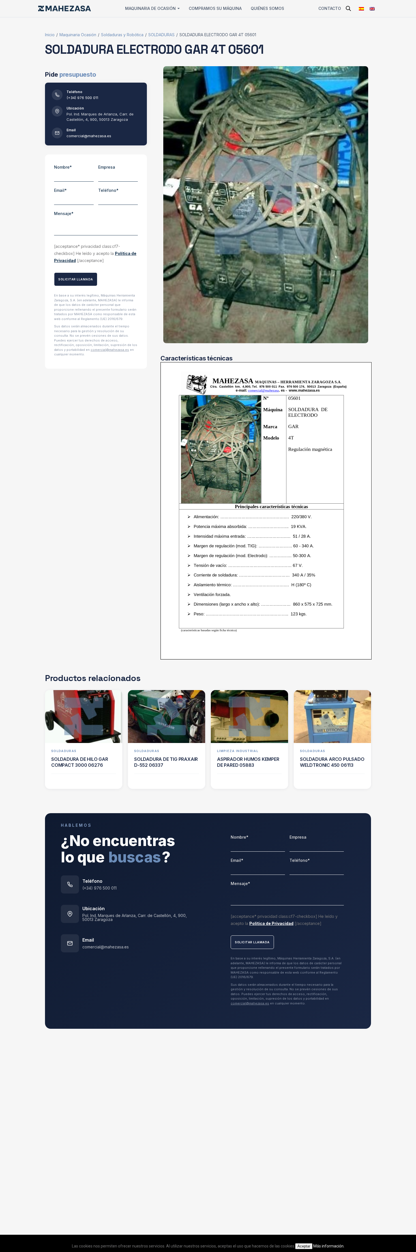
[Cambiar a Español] (361, 8)
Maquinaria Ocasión (77, 34)
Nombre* (63, 167)
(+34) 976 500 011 (82, 97)
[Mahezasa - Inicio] (64, 8)
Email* (60, 190)
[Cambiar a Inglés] (372, 8)
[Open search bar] (348, 8)
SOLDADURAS (161, 34)
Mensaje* (64, 213)
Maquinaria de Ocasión (150, 8)
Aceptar (303, 1246)
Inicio (50, 34)
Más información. (328, 1246)
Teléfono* (108, 190)
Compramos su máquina (215, 8)
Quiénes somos (267, 8)
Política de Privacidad (271, 923)
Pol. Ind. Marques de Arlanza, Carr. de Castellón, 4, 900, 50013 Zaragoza (134, 918)
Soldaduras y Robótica (122, 34)
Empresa (106, 167)
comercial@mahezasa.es (89, 136)
